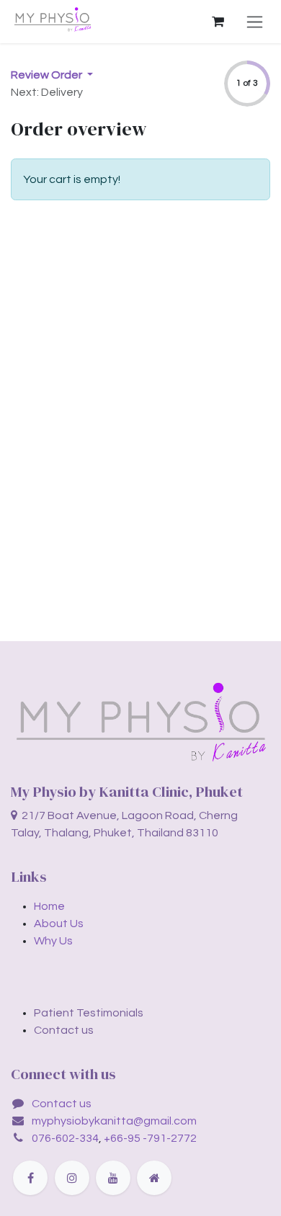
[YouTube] (113, 1178)
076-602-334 (65, 1138)
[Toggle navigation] (254, 21)
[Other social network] (154, 1178)
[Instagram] (72, 1178)
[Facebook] (30, 1178)
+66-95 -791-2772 (150, 1138)
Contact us (62, 1103)
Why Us (53, 941)
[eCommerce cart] (217, 21)
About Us (59, 923)
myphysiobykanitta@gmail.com (114, 1121)
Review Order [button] (47, 75)
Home (49, 906)
